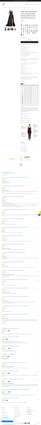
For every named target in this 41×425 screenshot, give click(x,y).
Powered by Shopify (14, 424)
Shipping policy (30, 424)
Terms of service (26, 424)
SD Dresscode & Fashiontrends (9, 424)
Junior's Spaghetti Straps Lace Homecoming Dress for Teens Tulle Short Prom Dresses (16, 177)
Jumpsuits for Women (17, 412)
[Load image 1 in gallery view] (5, 29)
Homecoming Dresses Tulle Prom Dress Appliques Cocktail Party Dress (14, 185)
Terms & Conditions (4, 415)
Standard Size (24, 37)
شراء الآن (29, 42)
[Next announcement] (39, 1)
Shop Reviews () (12, 172)
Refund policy (18, 424)
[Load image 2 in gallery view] (8, 29)
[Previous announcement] (2, 1)
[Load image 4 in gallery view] (11, 29)
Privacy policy (22, 424)
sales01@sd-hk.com (30, 414)
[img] (13, 158)
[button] (6, 7)
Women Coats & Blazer (17, 409)
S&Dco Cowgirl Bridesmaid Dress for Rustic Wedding (11, 328)
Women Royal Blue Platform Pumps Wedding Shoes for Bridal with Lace (14, 362)
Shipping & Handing (4, 412)
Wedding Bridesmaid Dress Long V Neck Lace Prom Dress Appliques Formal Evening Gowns (17, 389)
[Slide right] (18, 29)
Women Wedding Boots (17, 415)
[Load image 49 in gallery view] (15, 29)
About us (3, 409)
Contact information (35, 424)
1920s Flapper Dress (17, 416)
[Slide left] (3, 29)
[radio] (21, 25)
